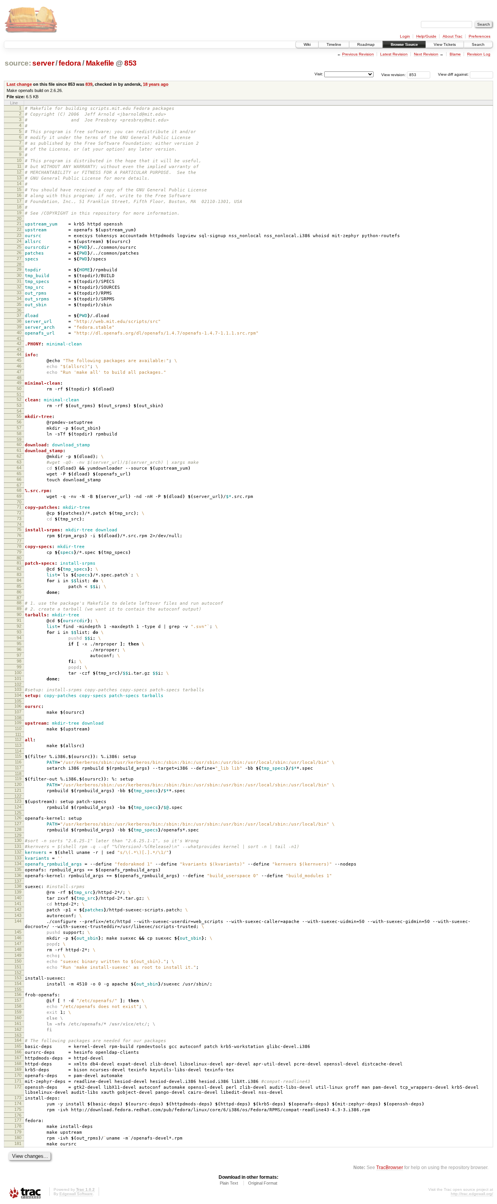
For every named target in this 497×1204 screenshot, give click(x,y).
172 (17, 1086)
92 (19, 626)
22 (19, 229)
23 (19, 235)
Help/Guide (426, 36)
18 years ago (156, 84)
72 (19, 512)
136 (17, 875)
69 (19, 496)
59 (19, 439)
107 (17, 712)
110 (18, 728)
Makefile (100, 63)
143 (17, 915)
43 (19, 349)
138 (17, 886)
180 (17, 1137)
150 (17, 961)
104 (17, 695)
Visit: (319, 74)
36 (19, 310)
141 (17, 903)
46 (19, 366)
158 (17, 1006)
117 (18, 767)
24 (19, 241)
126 (17, 817)
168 (17, 1063)
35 (19, 304)
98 (19, 661)
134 (17, 863)
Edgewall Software (76, 1194)
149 (17, 955)
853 (130, 63)
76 (19, 535)
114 (18, 751)
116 (18, 762)
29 (19, 269)
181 (17, 1143)
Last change (19, 84)
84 (19, 580)
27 (19, 258)
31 (19, 281)
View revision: (393, 74)
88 (19, 602)
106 (17, 706)
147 (17, 943)
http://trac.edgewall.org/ (472, 1194)
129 (17, 835)
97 (19, 655)
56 (19, 422)
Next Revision (426, 54)
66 (19, 479)
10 (19, 160)
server (43, 63)
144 (17, 921)
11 (19, 166)
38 (19, 321)
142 (17, 909)
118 (18, 773)
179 (17, 1131)
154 (17, 983)
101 (17, 678)
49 (19, 382)
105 (17, 701)
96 (19, 649)
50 (19, 388)
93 (19, 632)
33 (19, 292)
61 (19, 450)
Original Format (262, 1183)
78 (19, 546)
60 (19, 444)
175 (17, 1109)
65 (19, 473)
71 (19, 507)
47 (19, 372)
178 (17, 1126)
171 (17, 1081)
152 (17, 972)
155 (17, 989)
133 (17, 857)
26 (19, 252)
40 (19, 332)
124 (17, 807)
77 (19, 541)
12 (19, 172)
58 (19, 433)
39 (19, 326)
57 (19, 427)
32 (19, 287)
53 (19, 405)
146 (17, 937)
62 (19, 456)
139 (17, 892)
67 (19, 485)
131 (17, 846)
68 (19, 490)
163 (17, 1035)
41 (19, 338)
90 (19, 614)
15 (19, 189)
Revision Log (478, 54)
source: (18, 63)
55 (19, 416)
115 (18, 756)
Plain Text (229, 1183)
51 (19, 394)
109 (17, 722)
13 (19, 177)
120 (17, 784)
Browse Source (404, 44)
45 (19, 360)
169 (17, 1069)
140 (17, 897)
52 (19, 399)
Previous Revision (358, 54)
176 (17, 1115)
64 (19, 467)
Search (478, 44)
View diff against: (454, 74)
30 (19, 275)
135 (17, 869)
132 (17, 852)
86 (19, 592)
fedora (70, 63)
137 (17, 881)
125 (17, 812)
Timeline (334, 44)
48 (19, 377)
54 (19, 411)
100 (17, 672)
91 (19, 620)
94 (19, 637)
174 (17, 1103)
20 (19, 218)
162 (17, 1029)
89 (19, 608)
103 (17, 689)
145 (17, 932)
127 (17, 823)
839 (88, 84)
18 (19, 207)
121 (17, 790)
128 (17, 829)
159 (17, 1012)
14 (19, 183)
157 (17, 1000)
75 (19, 529)
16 (19, 195)
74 (19, 524)
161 (17, 1023)
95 (19, 643)
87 (19, 597)
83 (19, 574)
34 (19, 298)
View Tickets (445, 44)
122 (17, 796)
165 (17, 1046)
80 (19, 557)
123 (17, 801)
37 (19, 315)
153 (17, 977)
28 (19, 264)
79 (19, 552)
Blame (455, 54)
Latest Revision (394, 54)
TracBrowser (389, 1167)
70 (19, 502)
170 (17, 1075)
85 (19, 586)
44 (19, 354)
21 (19, 223)
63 (19, 462)
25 (19, 247)
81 (19, 562)
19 (19, 212)
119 (18, 778)
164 (17, 1040)
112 (18, 739)
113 (18, 745)
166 (17, 1052)
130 (17, 840)
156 (17, 994)
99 (19, 666)
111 (18, 734)
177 (17, 1120)
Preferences (479, 36)
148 (17, 949)
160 (17, 1017)
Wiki (307, 44)
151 (17, 967)
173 (17, 1097)
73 (19, 518)
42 (19, 343)
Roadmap (366, 44)
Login (405, 36)
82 (19, 568)
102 (17, 684)
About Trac (452, 36)
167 (17, 1057)
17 (19, 201)
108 (17, 717)
